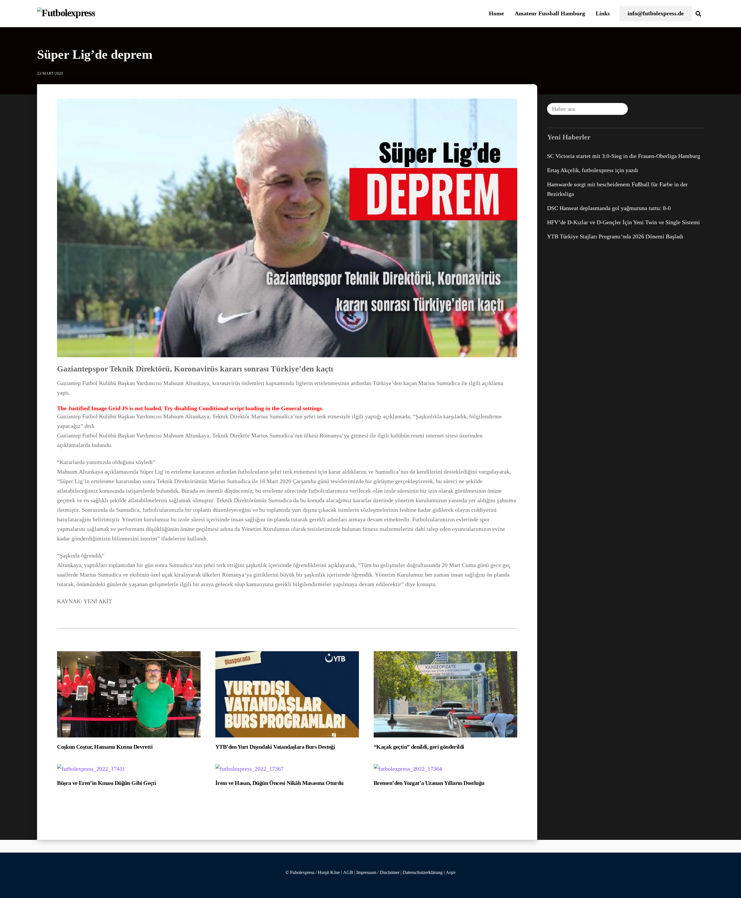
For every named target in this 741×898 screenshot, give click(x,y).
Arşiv (451, 872)
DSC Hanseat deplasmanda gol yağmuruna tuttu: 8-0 (609, 208)
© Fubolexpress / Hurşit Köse (312, 872)
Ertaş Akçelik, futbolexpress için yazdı (592, 170)
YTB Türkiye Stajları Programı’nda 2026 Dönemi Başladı (615, 236)
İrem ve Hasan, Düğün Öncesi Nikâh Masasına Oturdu (279, 783)
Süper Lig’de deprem (95, 54)
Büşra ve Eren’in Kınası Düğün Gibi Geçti (106, 783)
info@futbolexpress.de (656, 13)
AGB (348, 872)
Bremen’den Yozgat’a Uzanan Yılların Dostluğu (429, 783)
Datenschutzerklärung (423, 872)
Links (603, 13)
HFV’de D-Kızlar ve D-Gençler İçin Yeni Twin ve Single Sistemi (623, 222)
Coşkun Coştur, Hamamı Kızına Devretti (105, 747)
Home (496, 13)
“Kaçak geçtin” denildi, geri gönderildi (419, 747)
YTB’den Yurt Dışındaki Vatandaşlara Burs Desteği (275, 747)
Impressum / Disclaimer (377, 872)
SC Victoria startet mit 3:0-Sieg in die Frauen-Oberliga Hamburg (623, 156)
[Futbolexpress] (66, 13)
